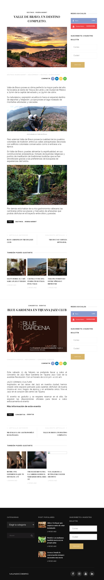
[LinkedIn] (91, 573)
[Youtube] (85, 573)
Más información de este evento (24, 406)
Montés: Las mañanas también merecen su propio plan (55, 540)
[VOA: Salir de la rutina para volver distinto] (57, 460)
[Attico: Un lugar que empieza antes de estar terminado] (42, 524)
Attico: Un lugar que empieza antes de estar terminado (56, 525)
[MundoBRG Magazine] (19, 574)
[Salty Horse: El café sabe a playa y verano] (16, 267)
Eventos (42, 305)
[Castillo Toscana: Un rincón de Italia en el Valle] (37, 267)
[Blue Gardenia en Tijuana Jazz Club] (37, 333)
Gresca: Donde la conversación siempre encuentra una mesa (55, 555)
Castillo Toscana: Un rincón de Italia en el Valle (35, 281)
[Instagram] (79, 573)
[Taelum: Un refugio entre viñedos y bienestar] (57, 267)
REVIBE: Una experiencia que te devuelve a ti (15, 474)
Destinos (30, 12)
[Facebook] (72, 573)
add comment (33, 75)
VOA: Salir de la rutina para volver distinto (56, 474)
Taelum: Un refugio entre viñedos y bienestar (56, 281)
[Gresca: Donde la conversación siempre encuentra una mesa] (42, 554)
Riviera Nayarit (41, 12)
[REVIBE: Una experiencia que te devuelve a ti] (16, 460)
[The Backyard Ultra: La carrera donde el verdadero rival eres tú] (37, 460)
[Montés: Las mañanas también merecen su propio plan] (42, 539)
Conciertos (33, 305)
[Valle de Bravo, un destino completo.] (37, 47)
